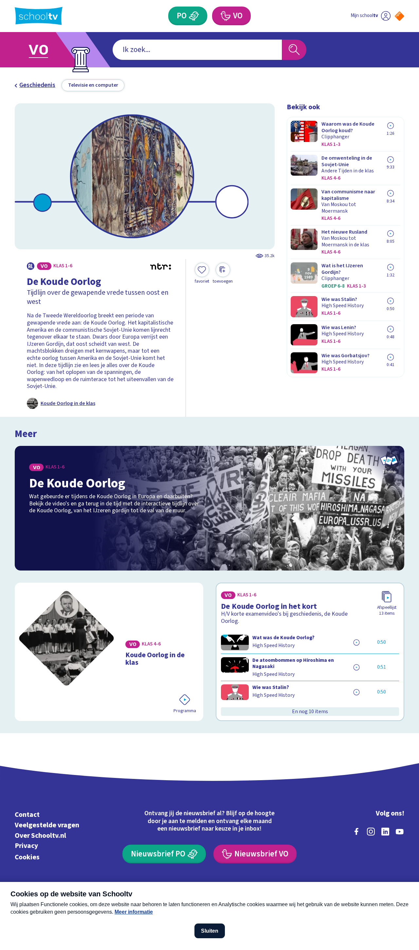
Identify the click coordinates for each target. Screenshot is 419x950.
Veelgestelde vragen (47, 825)
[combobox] (197, 50)
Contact (27, 815)
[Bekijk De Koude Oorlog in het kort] (310, 651)
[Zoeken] (294, 50)
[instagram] (371, 831)
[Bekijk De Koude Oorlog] (210, 508)
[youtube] (399, 831)
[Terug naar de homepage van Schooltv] (39, 16)
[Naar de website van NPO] (399, 16)
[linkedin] (385, 831)
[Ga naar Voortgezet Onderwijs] (46, 49)
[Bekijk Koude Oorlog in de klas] (109, 652)
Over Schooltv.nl (40, 836)
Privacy (26, 846)
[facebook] (356, 831)
